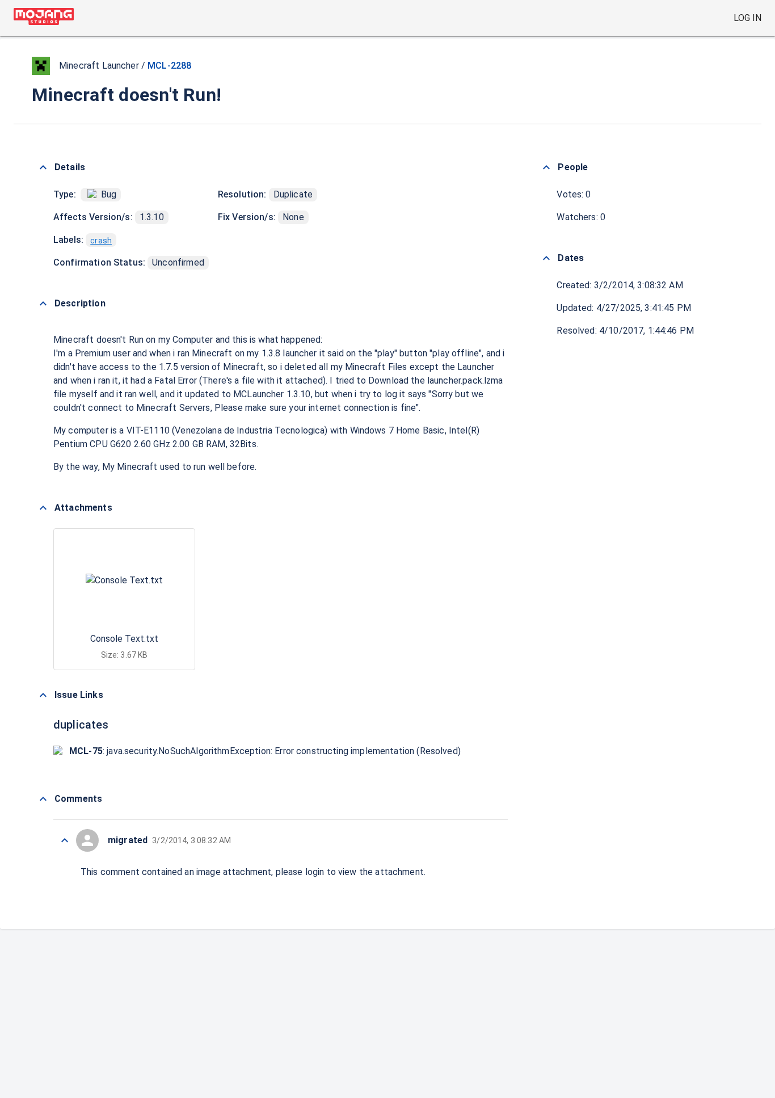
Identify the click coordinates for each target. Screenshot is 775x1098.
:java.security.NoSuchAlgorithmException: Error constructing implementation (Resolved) (265, 751)
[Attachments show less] (43, 508)
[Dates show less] (546, 258)
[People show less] (546, 167)
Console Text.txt (124, 638)
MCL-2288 (169, 65)
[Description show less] (43, 303)
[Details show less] (43, 167)
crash (101, 240)
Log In (747, 17)
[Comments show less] (43, 799)
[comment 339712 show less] (64, 840)
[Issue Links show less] (43, 695)
